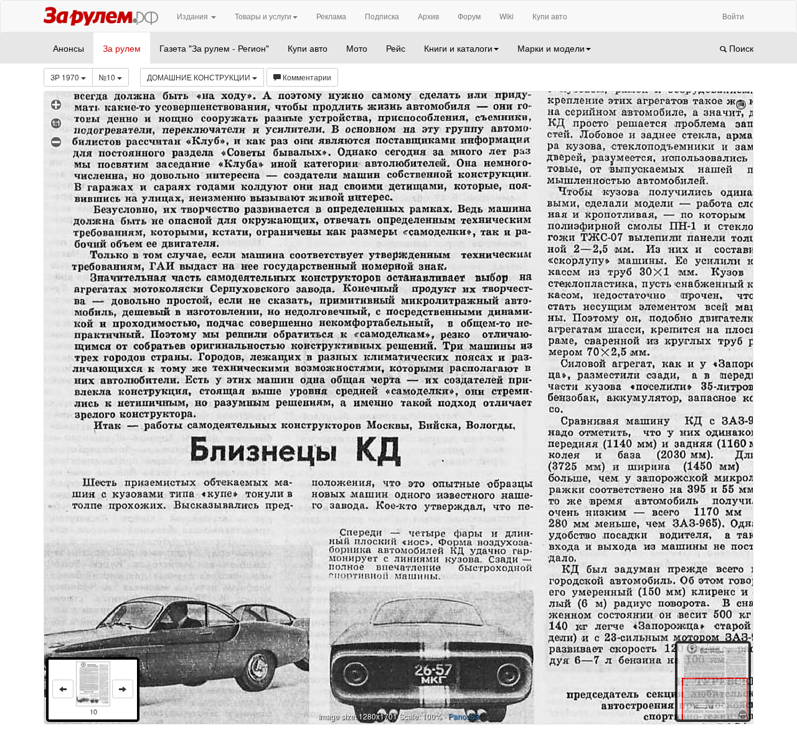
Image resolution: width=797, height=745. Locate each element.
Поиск (740, 48)
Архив (428, 16)
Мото (356, 48)
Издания (193, 16)
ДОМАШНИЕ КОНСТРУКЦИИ (199, 77)
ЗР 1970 (65, 77)
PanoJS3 (463, 716)
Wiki (506, 16)
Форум (469, 16)
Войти (733, 16)
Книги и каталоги (458, 48)
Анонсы (68, 48)
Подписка (382, 16)
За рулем (122, 48)
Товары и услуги (263, 16)
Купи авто (549, 16)
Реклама (331, 16)
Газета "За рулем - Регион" (214, 48)
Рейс (395, 48)
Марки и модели (551, 48)
